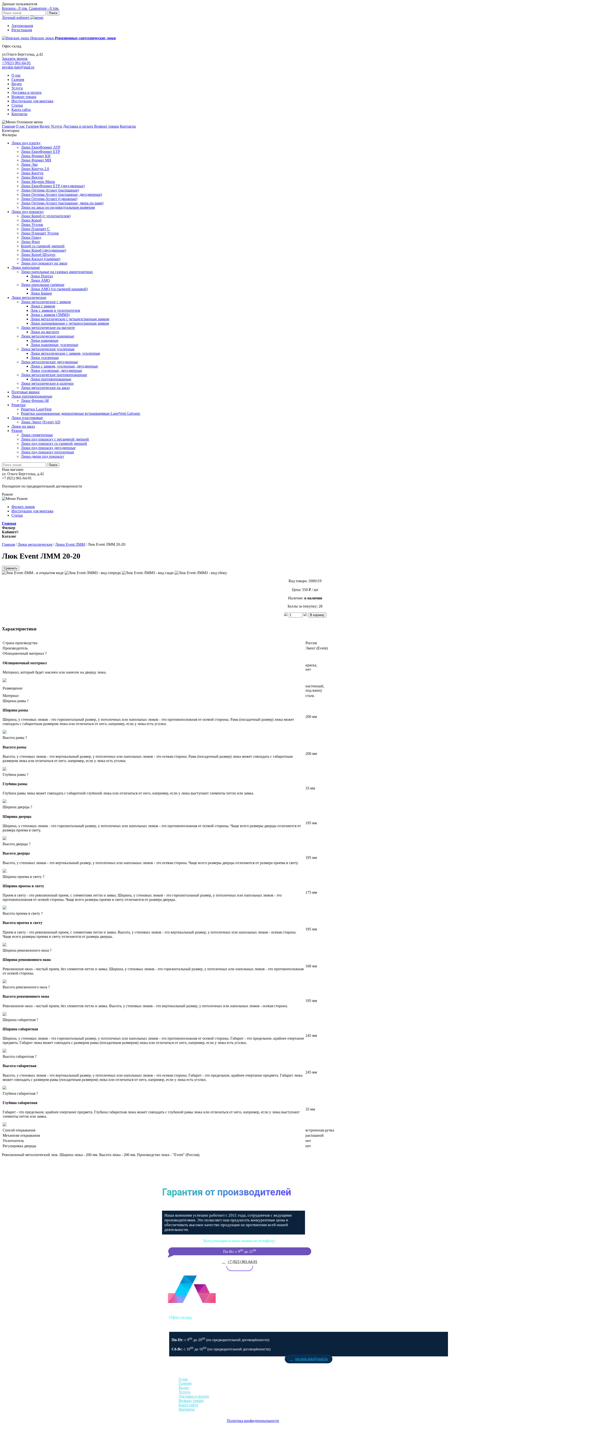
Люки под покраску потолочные (47, 452)
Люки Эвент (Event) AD (40, 422)
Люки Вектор (32, 177)
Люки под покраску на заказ (44, 263)
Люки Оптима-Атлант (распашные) (50, 190)
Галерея (17, 80)
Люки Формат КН (36, 156)
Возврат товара (23, 97)
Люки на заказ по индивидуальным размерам (58, 207)
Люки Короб (31, 220)
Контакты (19, 114)
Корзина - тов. (15, 8)
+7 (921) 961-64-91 (242, 1262)
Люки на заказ (23, 426)
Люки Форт (30, 242)
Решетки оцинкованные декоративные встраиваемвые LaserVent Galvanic (80, 413)
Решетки (18, 405)
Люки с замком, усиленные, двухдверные (64, 366)
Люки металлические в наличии (47, 383)
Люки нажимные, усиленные (54, 345)
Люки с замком (42, 306)
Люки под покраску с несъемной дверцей (55, 439)
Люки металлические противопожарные (54, 375)
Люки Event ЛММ (70, 544)
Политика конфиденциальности (253, 1421)
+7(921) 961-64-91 (16, 63)
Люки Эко (29, 164)
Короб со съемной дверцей (43, 246)
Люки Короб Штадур (38, 255)
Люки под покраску (27, 212)
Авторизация (22, 26)
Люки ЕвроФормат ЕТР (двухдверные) (53, 186)
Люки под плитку (26, 143)
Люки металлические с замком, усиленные (65, 353)
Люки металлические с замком (46, 302)
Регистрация (21, 30)
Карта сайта (21, 110)
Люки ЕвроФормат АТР (40, 147)
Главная (8, 126)
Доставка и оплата (26, 92)
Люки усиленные (44, 358)
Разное (16, 431)
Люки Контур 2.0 (35, 169)
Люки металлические (28, 298)
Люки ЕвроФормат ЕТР (40, 152)
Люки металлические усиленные (48, 349)
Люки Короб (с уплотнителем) (46, 216)
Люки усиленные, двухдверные (56, 370)
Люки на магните (44, 332)
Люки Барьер (41, 293)
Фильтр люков (23, 507)
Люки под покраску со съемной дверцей (54, 443)
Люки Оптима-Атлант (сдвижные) (49, 199)
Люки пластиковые (27, 418)
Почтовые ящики (25, 392)
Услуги (17, 88)
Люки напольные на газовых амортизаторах (57, 272)
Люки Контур (32, 173)
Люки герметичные (37, 435)
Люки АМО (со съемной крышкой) (59, 289)
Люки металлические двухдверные (49, 362)
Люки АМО (40, 280)
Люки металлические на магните (48, 328)
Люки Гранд (31, 237)
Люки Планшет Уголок (40, 233)
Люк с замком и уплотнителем (55, 310)
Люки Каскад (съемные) (40, 259)
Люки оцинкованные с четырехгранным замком (69, 323)
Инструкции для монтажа (32, 101)
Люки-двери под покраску (42, 456)
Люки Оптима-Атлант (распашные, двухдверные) (61, 194)
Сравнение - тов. (44, 8)
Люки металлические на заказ (45, 388)
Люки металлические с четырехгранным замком (69, 319)
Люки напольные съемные (42, 285)
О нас (16, 75)
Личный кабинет (16, 18)
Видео (16, 84)
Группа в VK (308, 1368)
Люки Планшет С (35, 229)
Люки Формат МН (36, 160)
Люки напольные (25, 267)
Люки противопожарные (50, 379)
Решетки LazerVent (36, 409)
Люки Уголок (32, 225)
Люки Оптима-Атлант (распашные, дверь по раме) (62, 203)
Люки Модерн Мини (38, 182)
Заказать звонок (15, 59)
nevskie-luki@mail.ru (18, 67)
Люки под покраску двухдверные (48, 448)
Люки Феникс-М (35, 401)
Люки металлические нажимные (47, 336)
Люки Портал (41, 276)
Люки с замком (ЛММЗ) (50, 315)
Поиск (53, 13)
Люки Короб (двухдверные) (43, 250)
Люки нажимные (44, 340)
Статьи (17, 105)
